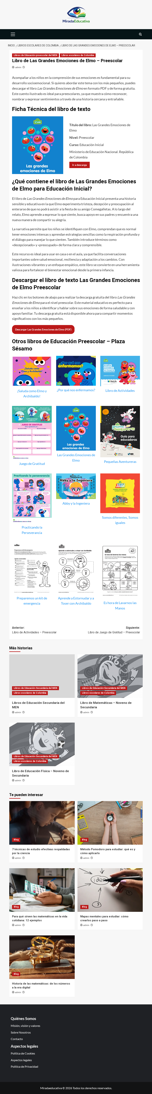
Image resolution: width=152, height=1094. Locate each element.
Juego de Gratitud (32, 464)
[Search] (140, 34)
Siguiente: (114, 630)
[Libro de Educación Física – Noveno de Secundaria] (42, 744)
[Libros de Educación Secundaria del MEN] (42, 676)
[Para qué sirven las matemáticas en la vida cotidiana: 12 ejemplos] (42, 890)
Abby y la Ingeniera (76, 503)
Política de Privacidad (24, 1066)
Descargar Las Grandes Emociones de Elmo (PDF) (43, 329)
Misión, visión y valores (25, 1025)
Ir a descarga (79, 164)
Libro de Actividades (120, 390)
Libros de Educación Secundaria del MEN (35, 688)
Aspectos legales (21, 1060)
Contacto (17, 1039)
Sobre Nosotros (21, 1032)
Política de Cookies (23, 1053)
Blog (16, 839)
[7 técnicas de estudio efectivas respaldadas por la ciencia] (42, 823)
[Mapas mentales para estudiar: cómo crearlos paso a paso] (110, 890)
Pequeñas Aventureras (120, 462)
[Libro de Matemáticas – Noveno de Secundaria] (110, 676)
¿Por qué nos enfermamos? (76, 390)
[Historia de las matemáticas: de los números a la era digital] (42, 957)
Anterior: (34, 630)
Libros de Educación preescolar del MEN (35, 55)
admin (18, 67)
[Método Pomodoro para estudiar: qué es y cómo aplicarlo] (110, 823)
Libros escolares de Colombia (78, 55)
